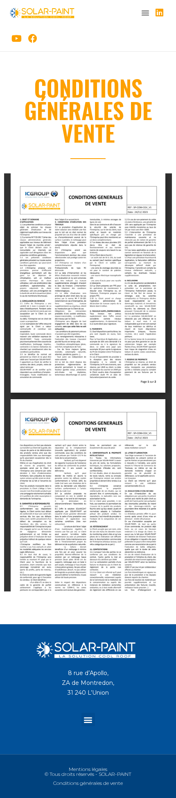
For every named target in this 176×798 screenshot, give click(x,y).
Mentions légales (88, 769)
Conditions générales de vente (88, 783)
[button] (145, 13)
